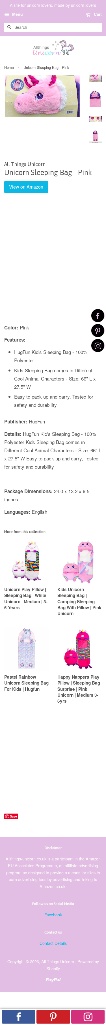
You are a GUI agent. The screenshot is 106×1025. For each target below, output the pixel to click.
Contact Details (53, 943)
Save (13, 816)
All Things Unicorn (58, 961)
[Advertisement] (53, 262)
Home (9, 67)
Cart (97, 14)
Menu (17, 14)
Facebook (53, 914)
